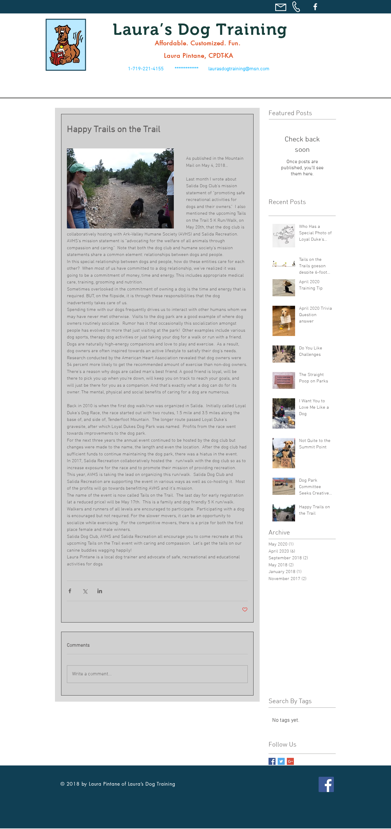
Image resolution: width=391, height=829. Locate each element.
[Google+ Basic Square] (290, 761)
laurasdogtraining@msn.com (238, 69)
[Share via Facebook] (70, 591)
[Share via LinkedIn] (100, 591)
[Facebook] (315, 6)
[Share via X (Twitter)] (85, 591)
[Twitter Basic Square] (281, 761)
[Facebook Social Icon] (326, 784)
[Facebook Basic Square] (272, 761)
